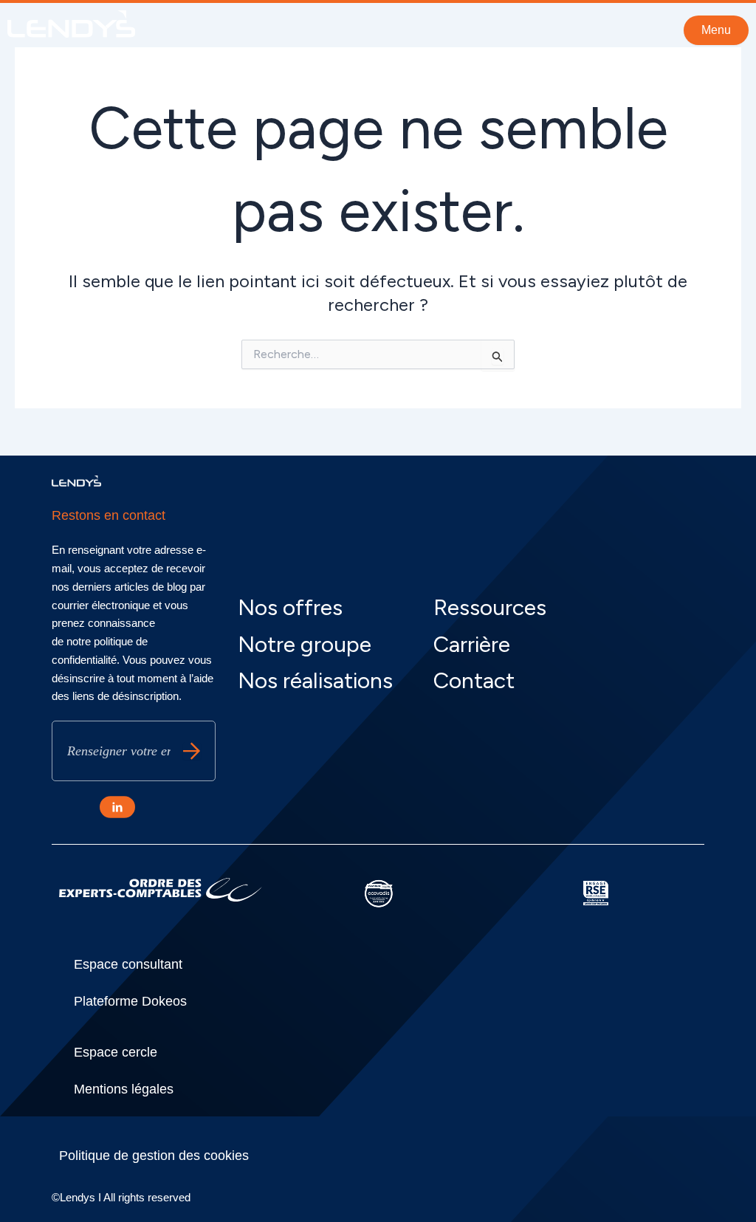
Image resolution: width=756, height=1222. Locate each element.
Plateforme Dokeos (130, 1001)
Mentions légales (123, 1089)
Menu (716, 30)
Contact (474, 680)
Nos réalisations (315, 680)
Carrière (471, 644)
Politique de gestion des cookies (154, 1155)
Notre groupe (304, 644)
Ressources (489, 607)
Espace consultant (128, 964)
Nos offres (290, 607)
